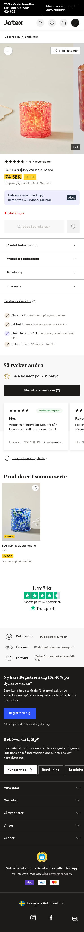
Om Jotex (11, 800)
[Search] (40, 23)
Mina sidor (11, 788)
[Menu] (75, 23)
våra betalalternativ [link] (56, 874)
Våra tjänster (14, 813)
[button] (42, 857)
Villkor (8, 825)
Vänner (9, 838)
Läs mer (45, 200)
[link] (21, 8)
